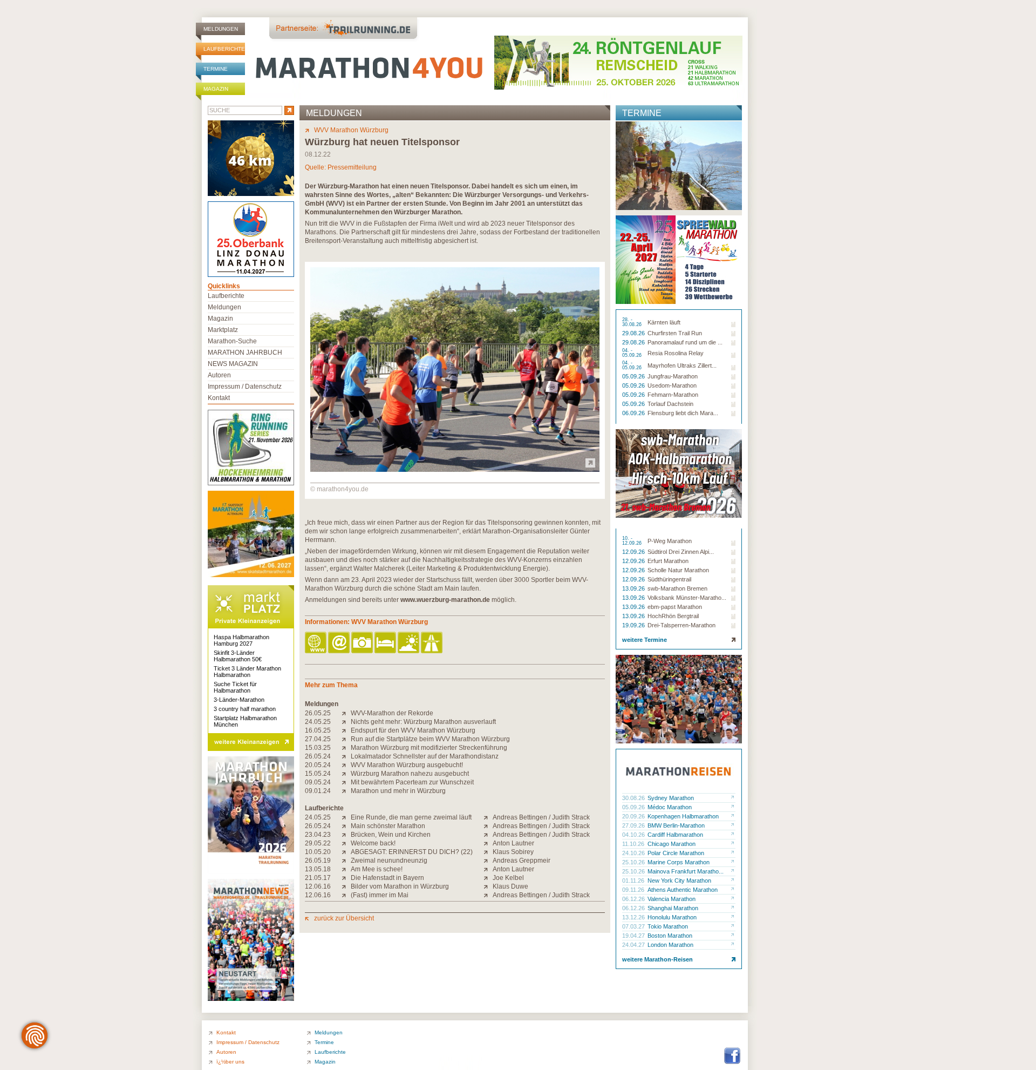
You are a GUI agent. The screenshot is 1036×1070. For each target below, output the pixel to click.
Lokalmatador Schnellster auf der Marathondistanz (425, 756)
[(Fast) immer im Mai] (346, 895)
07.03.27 (634, 926)
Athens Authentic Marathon (683, 889)
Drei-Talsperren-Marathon (681, 625)
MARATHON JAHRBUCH (245, 352)
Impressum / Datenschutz (245, 386)
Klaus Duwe (510, 886)
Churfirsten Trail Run (675, 333)
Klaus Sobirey (513, 852)
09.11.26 (634, 889)
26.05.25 (318, 713)
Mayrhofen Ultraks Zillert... (682, 365)
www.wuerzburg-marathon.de (445, 600)
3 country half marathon (245, 709)
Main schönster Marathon (388, 826)
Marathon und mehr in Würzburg (398, 791)
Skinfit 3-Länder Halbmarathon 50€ (238, 655)
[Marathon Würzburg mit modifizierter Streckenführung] (346, 747)
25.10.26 (634, 862)
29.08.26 (634, 333)
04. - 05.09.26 (632, 353)
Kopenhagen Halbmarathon (683, 816)
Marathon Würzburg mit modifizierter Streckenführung (429, 747)
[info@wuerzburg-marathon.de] (339, 643)
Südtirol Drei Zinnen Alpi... (681, 551)
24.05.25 (318, 722)
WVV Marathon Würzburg (351, 130)
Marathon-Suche (232, 341)
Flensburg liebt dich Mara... (683, 413)
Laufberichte (224, 49)
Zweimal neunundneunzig (389, 860)
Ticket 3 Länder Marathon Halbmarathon (247, 671)
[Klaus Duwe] (488, 886)
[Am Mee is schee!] (346, 869)
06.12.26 (634, 899)
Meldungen (220, 29)
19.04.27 (634, 935)
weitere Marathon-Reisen (657, 959)
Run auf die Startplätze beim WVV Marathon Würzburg (430, 739)
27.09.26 (634, 825)
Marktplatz (223, 330)
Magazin (215, 89)
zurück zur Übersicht (344, 918)
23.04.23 (318, 834)
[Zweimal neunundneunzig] (346, 860)
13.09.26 (634, 588)
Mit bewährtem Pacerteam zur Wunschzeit (412, 782)
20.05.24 (318, 765)
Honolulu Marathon (672, 917)
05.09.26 (634, 376)
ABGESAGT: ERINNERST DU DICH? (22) (412, 852)
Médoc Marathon (670, 807)
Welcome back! (373, 843)
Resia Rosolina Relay (676, 353)
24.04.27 (634, 945)
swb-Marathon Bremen (677, 588)
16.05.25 (318, 730)
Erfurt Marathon (668, 561)
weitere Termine (644, 639)
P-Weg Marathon (670, 541)
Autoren (219, 375)
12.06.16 (318, 886)
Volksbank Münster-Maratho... (687, 597)
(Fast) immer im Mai (379, 895)
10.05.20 (318, 852)
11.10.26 (634, 844)
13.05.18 (318, 869)
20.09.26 (634, 816)
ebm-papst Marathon (675, 607)
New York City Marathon (679, 880)
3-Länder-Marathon (239, 699)
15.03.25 (318, 747)
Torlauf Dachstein (670, 404)
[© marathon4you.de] (454, 469)
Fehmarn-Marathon (673, 394)
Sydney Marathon (671, 798)
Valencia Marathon (672, 899)
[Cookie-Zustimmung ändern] (34, 1035)
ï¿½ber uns (230, 1062)
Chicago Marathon (672, 844)
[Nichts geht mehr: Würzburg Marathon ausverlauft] (346, 721)
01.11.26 (634, 880)
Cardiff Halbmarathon (675, 834)
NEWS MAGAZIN (233, 364)
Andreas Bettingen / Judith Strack (541, 817)
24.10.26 (634, 853)
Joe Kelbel (508, 878)
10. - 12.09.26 (632, 541)
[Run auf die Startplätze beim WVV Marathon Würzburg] (346, 739)
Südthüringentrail (669, 579)
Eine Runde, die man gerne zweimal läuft (411, 817)
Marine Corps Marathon (679, 862)
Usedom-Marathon (672, 385)
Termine (215, 69)
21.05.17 (318, 878)
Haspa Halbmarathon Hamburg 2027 (241, 640)
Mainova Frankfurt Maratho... (686, 871)
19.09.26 (634, 625)
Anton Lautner (513, 843)
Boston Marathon (670, 935)
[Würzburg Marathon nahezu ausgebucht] (346, 773)
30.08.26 (634, 798)
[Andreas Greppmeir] (488, 860)
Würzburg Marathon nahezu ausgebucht (410, 773)
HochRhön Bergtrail (673, 616)
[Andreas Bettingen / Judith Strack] (488, 817)
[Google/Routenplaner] (432, 643)
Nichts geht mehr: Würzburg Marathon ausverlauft (423, 722)
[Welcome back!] (346, 843)
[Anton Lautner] (488, 843)
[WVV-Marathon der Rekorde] (346, 713)
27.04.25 (318, 739)
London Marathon (670, 945)
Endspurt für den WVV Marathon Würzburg (413, 730)
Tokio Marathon (668, 926)
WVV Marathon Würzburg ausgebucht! (407, 765)
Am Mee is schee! (377, 869)
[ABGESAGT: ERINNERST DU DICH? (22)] (346, 852)
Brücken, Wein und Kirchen (391, 834)
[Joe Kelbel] (488, 878)
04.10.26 (634, 834)
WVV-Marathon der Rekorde (392, 713)
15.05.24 (318, 773)
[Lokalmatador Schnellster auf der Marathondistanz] (346, 756)
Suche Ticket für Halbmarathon (235, 687)
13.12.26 (634, 917)
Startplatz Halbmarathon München (245, 721)
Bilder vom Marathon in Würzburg (400, 886)
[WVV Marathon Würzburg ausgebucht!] (346, 765)
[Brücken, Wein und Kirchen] (346, 834)
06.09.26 (634, 413)
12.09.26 (634, 551)
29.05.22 (318, 843)
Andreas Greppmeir (521, 860)
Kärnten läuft (664, 322)
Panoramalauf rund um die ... (685, 342)
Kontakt (219, 398)
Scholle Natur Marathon (678, 570)
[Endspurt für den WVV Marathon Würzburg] (346, 730)
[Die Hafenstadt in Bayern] (346, 878)
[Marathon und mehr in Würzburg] (346, 791)
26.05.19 (318, 860)
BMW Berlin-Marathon (676, 825)
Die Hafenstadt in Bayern (387, 878)
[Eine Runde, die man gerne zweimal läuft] (346, 817)
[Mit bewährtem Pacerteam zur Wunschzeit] (346, 782)
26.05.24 (318, 756)
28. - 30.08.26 (632, 322)
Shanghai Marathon (673, 908)
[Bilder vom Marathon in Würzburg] (346, 886)
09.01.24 (318, 791)
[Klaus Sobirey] (488, 852)
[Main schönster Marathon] (346, 826)
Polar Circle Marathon (676, 853)
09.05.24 (318, 782)
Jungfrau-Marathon (673, 376)
